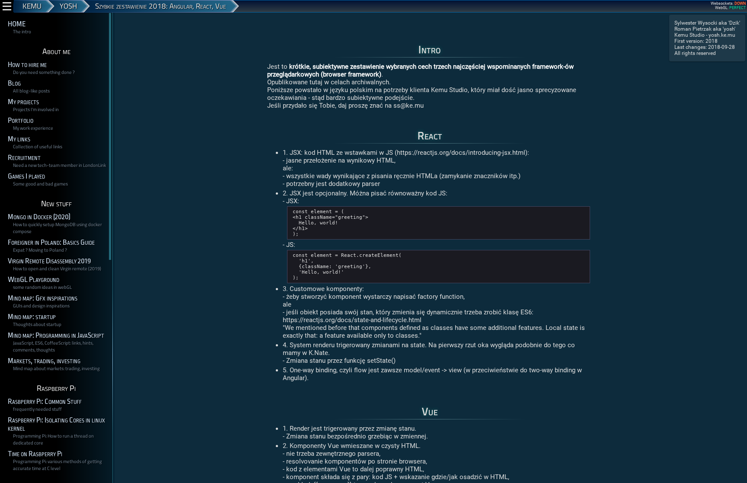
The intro (22, 31)
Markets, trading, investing (44, 361)
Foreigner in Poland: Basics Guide (51, 242)
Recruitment (24, 158)
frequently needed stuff (37, 409)
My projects (23, 102)
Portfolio (20, 120)
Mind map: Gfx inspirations (42, 298)
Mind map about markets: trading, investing (56, 368)
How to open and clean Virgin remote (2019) (57, 268)
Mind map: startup (32, 317)
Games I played (26, 176)
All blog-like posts (31, 90)
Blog (14, 83)
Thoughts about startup (37, 324)
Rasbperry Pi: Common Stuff (45, 401)
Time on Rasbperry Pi (35, 454)
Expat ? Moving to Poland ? (40, 249)
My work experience (33, 128)
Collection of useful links (37, 146)
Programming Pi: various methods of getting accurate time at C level (57, 465)
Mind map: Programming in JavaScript (56, 335)
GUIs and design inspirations (41, 305)
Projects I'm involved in (36, 109)
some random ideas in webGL (42, 287)
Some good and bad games (40, 183)
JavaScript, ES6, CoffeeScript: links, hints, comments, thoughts (53, 346)
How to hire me (27, 65)
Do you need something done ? (44, 72)
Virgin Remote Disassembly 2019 (49, 261)
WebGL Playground (33, 279)
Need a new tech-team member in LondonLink (59, 165)
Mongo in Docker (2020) (39, 217)
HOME (17, 24)
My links (19, 139)
